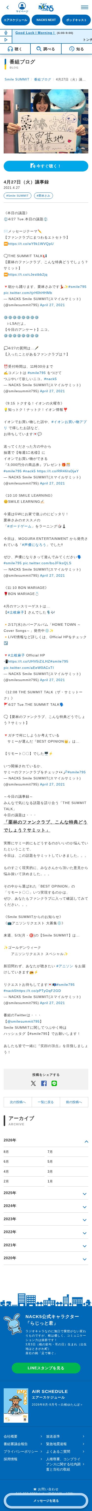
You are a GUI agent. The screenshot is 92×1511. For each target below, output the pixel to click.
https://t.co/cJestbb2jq (28, 274)
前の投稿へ (74, 1102)
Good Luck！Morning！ (35, 33)
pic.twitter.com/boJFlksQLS (47, 563)
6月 (6, 1161)
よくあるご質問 (58, 1451)
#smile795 (77, 287)
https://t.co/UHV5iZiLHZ (29, 661)
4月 (6, 1171)
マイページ (22, 11)
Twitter (33, 1083)
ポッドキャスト (76, 19)
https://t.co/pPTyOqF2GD (38, 991)
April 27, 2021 (52, 305)
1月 (50, 1181)
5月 (50, 1161)
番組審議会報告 (16, 1444)
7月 (50, 1152)
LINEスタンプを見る (46, 1368)
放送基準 (53, 1436)
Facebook (44, 1083)
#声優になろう (34, 545)
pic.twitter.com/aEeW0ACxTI (29, 668)
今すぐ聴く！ (49, 166)
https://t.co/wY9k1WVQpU (31, 244)
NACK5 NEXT (46, 19)
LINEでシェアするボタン (54, 1083)
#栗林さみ (43, 195)
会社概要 (10, 1436)
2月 (6, 1181)
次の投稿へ (18, 1102)
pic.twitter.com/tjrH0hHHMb (28, 293)
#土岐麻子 (15, 612)
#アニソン (64, 966)
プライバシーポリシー (21, 1451)
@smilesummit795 (23, 1021)
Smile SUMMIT (17, 79)
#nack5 (50, 379)
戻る (7, 7)
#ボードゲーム (19, 526)
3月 (50, 1171)
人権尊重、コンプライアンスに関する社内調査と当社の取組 (63, 1464)
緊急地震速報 (56, 1444)
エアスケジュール (15, 19)
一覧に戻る (46, 1102)
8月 (6, 1152)
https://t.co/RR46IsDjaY (58, 471)
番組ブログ (42, 79)
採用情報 (10, 1459)
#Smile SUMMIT (17, 195)
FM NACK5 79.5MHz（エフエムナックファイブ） (46, 7)
